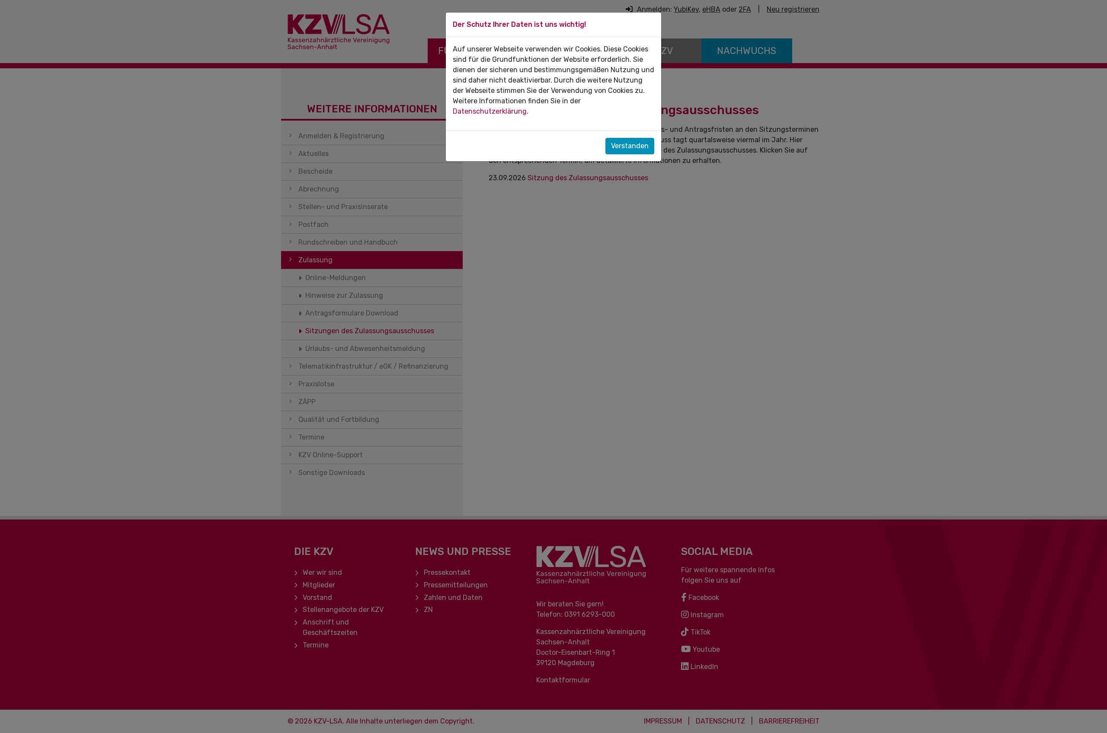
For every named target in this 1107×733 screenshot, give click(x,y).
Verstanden (630, 146)
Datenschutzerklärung (490, 111)
